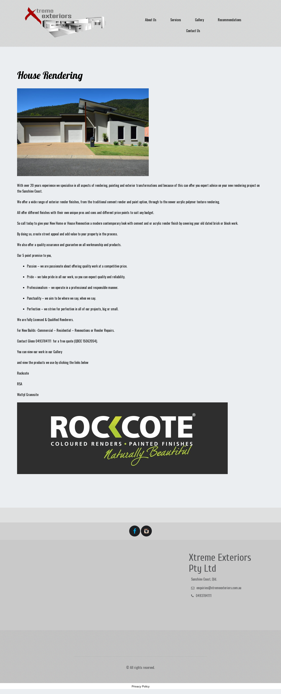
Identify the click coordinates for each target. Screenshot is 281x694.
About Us (150, 19)
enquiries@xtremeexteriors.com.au (218, 587)
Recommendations (229, 19)
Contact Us (193, 30)
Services (175, 19)
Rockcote (23, 373)
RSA (19, 383)
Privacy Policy (141, 686)
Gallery (199, 19)
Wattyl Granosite (27, 394)
